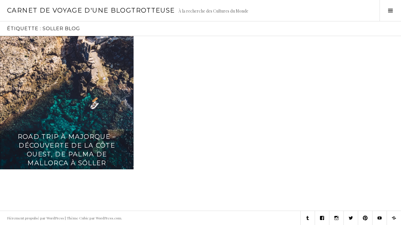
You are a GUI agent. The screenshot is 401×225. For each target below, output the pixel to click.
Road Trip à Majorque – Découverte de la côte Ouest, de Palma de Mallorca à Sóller (67, 150)
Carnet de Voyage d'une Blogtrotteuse (91, 10)
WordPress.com (108, 218)
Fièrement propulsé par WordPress (35, 218)
